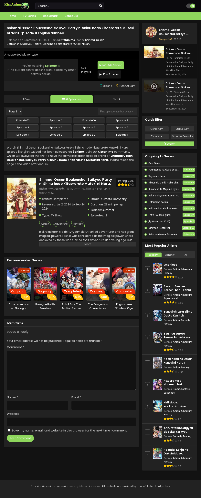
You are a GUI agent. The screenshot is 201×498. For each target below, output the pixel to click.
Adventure (61, 224)
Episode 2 (89, 135)
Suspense (169, 392)
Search (170, 143)
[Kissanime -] (16, 8)
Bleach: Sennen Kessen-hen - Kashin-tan (179, 290)
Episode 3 (56, 135)
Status (181, 128)
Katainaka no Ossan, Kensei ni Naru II (178, 361)
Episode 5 (122, 127)
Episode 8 (23, 127)
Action (45, 224)
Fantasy (78, 224)
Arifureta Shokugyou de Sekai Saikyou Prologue (178, 431)
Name (12, 397)
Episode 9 (122, 120)
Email (76, 397)
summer (108, 210)
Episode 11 (56, 120)
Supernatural (171, 298)
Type (155, 136)
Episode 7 (56, 127)
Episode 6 (89, 127)
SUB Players (86, 70)
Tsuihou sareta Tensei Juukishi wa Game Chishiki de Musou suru (177, 339)
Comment (15, 347)
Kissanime (105, 152)
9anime (69, 40)
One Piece (170, 265)
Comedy (185, 320)
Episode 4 (22, 135)
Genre (155, 128)
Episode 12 (23, 120)
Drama (176, 389)
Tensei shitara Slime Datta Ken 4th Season (178, 315)
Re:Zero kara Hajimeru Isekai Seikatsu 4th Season (178, 384)
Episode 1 (122, 135)
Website (13, 414)
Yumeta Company (114, 199)
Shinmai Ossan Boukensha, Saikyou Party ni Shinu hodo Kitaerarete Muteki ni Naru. (55, 42)
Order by (181, 136)
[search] (101, 6)
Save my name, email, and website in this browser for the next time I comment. (70, 430)
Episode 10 (89, 120)
